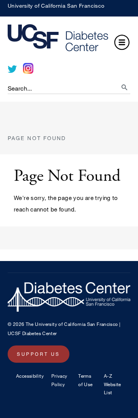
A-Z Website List (112, 384)
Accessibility (30, 376)
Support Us (38, 354)
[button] (121, 43)
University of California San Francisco (56, 5)
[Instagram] (28, 68)
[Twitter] (12, 69)
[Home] (69, 39)
